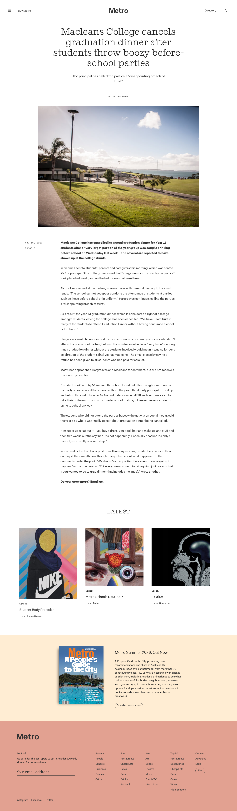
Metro (92, 603)
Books (149, 763)
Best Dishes (177, 763)
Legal (198, 763)
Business (100, 769)
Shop (200, 770)
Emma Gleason (30, 616)
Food (123, 753)
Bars (123, 774)
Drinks (124, 779)
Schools (30, 247)
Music (148, 774)
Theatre (149, 769)
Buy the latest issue (129, 705)
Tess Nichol (122, 96)
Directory (210, 10)
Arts (147, 753)
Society (89, 590)
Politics (99, 774)
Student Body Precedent (37, 609)
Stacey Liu (161, 603)
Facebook (36, 800)
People (99, 758)
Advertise (200, 758)
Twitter (49, 800)
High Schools (178, 789)
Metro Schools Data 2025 (104, 596)
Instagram (22, 800)
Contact (199, 753)
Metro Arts (151, 784)
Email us (96, 482)
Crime (98, 779)
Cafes (123, 769)
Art (147, 758)
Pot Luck (125, 784)
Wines (174, 784)
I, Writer (157, 596)
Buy (24, 11)
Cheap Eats (126, 763)
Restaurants (127, 758)
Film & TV (151, 779)
